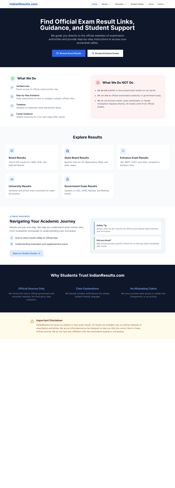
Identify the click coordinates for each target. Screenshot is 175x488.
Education (119, 4)
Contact (160, 4)
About (151, 4)
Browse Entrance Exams (107, 53)
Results (105, 4)
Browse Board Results (70, 53)
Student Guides (137, 4)
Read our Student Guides (25, 253)
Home (94, 4)
